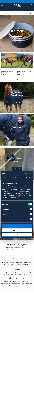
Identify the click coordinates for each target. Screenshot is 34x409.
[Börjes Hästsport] (17, 5)
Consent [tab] (6, 177)
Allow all (17, 225)
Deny (17, 234)
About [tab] (28, 177)
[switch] (30, 209)
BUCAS (3, 69)
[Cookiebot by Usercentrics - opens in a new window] (25, 173)
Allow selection (17, 230)
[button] (17, 9)
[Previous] (3, 61)
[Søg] (31, 13)
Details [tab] (17, 177)
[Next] (30, 61)
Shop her (17, 38)
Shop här (17, 168)
